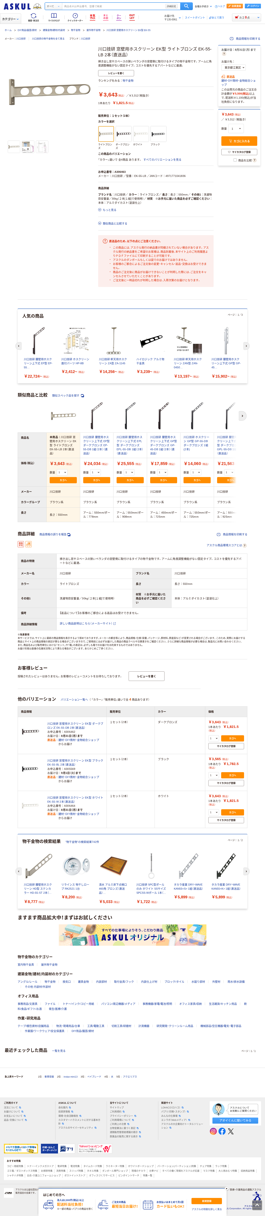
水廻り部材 (198, 981)
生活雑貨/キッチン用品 (223, 1003)
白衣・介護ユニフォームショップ (44, 1175)
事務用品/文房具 (27, 1003)
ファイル (50, 1003)
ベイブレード (94, 1076)
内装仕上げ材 (149, 981)
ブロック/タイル (174, 981)
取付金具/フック (124, 981)
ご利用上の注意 (118, 1124)
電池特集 (75, 1166)
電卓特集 (62, 1166)
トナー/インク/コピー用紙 (78, 1003)
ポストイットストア (74, 1175)
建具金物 (83, 981)
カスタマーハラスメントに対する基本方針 (79, 1122)
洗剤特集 (61, 1171)
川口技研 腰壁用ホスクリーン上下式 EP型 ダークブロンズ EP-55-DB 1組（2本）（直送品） (96, 445)
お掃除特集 (47, 1171)
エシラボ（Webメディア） (174, 1120)
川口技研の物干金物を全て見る (48, 38)
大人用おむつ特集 (227, 1171)
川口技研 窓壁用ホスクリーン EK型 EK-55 (129, 30)
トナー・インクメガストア (40, 1166)
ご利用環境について (120, 1120)
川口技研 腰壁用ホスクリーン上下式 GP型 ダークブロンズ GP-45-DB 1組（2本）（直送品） (163, 445)
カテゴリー (9, 19)
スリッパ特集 (76, 1171)
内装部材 (101, 981)
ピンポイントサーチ (128, 1175)
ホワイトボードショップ (141, 1166)
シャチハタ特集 (15, 1175)
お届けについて (12, 1111)
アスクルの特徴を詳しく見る (207, 1209)
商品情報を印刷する (247, 38)
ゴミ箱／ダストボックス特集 (22, 1171)
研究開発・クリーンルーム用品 (175, 1025)
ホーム (8, 30)
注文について (11, 1107)
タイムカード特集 (92, 1166)
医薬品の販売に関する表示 (124, 1136)
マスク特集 (209, 1171)
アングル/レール (27, 981)
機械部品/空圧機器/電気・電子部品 (220, 1025)
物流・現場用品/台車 (68, 1025)
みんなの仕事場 (169, 1116)
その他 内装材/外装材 (38, 986)
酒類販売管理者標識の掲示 (124, 1132)
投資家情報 (64, 1111)
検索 (186, 6)
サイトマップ (117, 1107)
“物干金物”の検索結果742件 (82, 841)
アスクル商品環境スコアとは (224, 545)
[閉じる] (226, 1188)
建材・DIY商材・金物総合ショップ (238, 82)
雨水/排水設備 (236, 981)
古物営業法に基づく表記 (122, 1128)
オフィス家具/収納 (190, 1003)
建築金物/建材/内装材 (54, 30)
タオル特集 (93, 1171)
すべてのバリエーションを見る (162, 159)
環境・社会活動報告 (68, 1116)
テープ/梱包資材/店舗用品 (33, 1025)
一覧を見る (59, 1050)
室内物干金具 (26, 964)
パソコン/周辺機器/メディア (118, 1003)
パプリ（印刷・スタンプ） (173, 1111)
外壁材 (216, 981)
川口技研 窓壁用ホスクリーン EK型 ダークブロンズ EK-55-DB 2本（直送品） (75, 725)
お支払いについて (13, 1116)
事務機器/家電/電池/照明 (157, 1003)
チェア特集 (205, 1166)
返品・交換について (14, 1120)
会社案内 (63, 1107)
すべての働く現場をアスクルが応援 (180, 1171)
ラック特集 (221, 1166)
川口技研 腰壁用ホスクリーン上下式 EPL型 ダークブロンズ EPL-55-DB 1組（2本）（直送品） (130, 445)
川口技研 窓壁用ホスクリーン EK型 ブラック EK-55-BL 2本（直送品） (75, 762)
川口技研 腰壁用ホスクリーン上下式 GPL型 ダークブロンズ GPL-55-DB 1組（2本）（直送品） (230, 445)
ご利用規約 (115, 1111)
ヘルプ (221, 6)
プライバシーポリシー (121, 1116)
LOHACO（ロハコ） (170, 1107)
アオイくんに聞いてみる (235, 1120)
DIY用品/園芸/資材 (27, 30)
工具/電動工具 (95, 1025)
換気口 (67, 981)
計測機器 (144, 1025)
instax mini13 (71, 1076)
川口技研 (21, 38)
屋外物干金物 (93, 30)
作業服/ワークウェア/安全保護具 (44, 1031)
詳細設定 (171, 6)
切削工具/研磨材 (121, 1025)
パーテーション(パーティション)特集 (176, 1166)
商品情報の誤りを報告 (53, 534)
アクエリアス (130, 1076)
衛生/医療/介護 (58, 1008)
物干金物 (75, 30)
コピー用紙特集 (15, 1166)
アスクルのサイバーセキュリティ (75, 1127)
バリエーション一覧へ (74, 699)
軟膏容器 (49, 1076)
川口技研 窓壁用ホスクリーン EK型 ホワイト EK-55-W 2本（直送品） (75, 799)
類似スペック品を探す (66, 395)
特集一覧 (147, 1175)
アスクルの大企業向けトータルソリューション (182, 1126)
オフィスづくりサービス (102, 1175)
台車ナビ (153, 1171)
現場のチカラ (138, 1171)
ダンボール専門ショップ (115, 1171)
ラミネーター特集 (115, 1166)
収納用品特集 (248, 1171)
